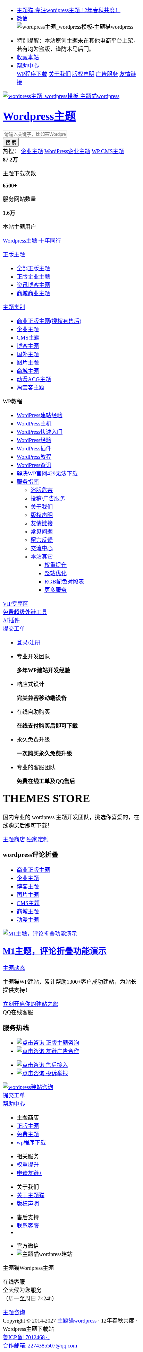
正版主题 (14, 254)
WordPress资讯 (34, 465)
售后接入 (56, 1065)
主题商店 (14, 839)
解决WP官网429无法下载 (47, 473)
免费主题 (28, 1134)
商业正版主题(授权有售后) (49, 321)
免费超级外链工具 (25, 612)
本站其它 (42, 557)
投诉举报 (56, 1073)
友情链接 (42, 523)
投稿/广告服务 (48, 498)
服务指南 (28, 482)
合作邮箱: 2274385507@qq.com (40, 1346)
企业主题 (32, 151)
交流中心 (42, 548)
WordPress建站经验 (39, 415)
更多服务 (55, 590)
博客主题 (28, 346)
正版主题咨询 (61, 1043)
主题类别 (14, 307)
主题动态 (14, 968)
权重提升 (55, 565)
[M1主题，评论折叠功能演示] (40, 934)
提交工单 (14, 629)
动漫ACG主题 (34, 379)
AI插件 (11, 620)
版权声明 (83, 74)
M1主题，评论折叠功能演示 (55, 951)
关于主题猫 (30, 1195)
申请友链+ (29, 1173)
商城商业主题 (33, 293)
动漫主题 (28, 920)
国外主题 (28, 354)
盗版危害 (42, 490)
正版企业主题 (33, 277)
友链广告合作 (61, 1051)
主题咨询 (14, 1312)
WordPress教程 (34, 457)
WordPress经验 (34, 440)
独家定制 (37, 839)
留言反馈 (42, 540)
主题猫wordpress (76, 1321)
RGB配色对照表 (64, 582)
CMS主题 (28, 338)
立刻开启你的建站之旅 (30, 1004)
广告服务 (107, 74)
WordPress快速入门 (39, 432)
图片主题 (28, 363)
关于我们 (60, 74)
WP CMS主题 (108, 151)
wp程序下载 (31, 1142)
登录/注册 (28, 643)
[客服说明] (28, 1087)
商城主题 (28, 371)
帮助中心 (28, 66)
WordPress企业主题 (67, 151)
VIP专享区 (15, 604)
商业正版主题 (33, 870)
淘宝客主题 (30, 387)
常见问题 (42, 532)
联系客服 (28, 1226)
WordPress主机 (34, 424)
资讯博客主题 (33, 285)
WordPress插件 (34, 448)
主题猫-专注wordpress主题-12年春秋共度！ (68, 10)
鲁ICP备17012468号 (26, 1337)
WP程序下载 (32, 74)
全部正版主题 (33, 268)
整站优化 (55, 573)
